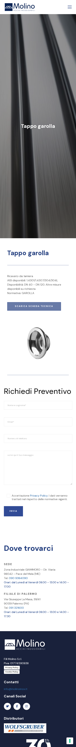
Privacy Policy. (39, 495)
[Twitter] (7, 706)
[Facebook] (17, 706)
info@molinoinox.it (15, 689)
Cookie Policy (11, 672)
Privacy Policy (11, 667)
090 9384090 (18, 578)
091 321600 (16, 608)
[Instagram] (26, 706)
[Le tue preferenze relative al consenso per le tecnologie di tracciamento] (69, 740)
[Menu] (68, 7)
